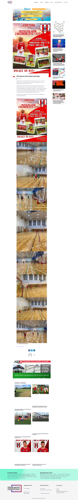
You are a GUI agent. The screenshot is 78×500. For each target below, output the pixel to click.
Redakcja (58, 490)
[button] (38, 2)
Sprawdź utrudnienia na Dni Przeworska (58, 78)
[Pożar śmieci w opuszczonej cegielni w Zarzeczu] (58, 84)
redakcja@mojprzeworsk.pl (44, 493)
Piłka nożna (22, 346)
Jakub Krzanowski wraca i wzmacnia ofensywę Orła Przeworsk (39, 465)
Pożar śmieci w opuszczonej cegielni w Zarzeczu (58, 90)
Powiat (41, 2)
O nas (57, 488)
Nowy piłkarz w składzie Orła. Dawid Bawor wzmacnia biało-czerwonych (23, 465)
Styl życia (65, 2)
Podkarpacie (47, 2)
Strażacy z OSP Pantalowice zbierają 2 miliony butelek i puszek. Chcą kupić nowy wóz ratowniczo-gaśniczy (58, 102)
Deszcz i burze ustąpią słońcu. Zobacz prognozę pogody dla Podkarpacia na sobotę (58, 35)
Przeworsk (36, 2)
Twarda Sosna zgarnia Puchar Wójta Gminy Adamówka (40, 434)
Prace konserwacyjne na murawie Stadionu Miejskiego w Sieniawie (23, 410)
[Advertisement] (59, 12)
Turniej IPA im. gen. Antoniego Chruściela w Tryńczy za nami (23, 437)
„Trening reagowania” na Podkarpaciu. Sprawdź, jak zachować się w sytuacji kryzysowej (58, 50)
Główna (18, 346)
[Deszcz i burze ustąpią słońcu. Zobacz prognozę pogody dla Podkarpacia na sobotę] (58, 27)
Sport (51, 2)
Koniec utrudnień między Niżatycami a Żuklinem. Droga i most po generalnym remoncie (59, 64)
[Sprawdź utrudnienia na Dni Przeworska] (58, 71)
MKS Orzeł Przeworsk (23, 343)
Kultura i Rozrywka (58, 2)
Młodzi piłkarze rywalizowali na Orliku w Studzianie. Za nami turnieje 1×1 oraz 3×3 (39, 407)
